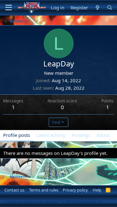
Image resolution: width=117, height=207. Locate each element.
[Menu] (8, 8)
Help (97, 190)
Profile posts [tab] (16, 135)
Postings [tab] (81, 135)
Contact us (14, 190)
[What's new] (97, 7)
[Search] (110, 7)
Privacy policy (75, 190)
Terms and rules (43, 190)
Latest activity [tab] (51, 135)
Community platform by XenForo (53, 201)
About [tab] (103, 135)
